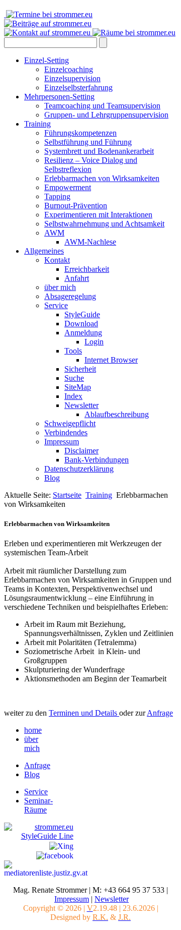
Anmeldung (83, 332)
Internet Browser (111, 360)
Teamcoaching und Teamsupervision (102, 105)
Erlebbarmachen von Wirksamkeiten (101, 178)
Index (73, 396)
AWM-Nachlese (90, 242)
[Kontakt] (48, 32)
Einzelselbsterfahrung (78, 87)
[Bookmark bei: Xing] (61, 845)
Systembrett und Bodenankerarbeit (99, 151)
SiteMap (77, 387)
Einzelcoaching (68, 69)
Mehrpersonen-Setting (59, 96)
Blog (52, 478)
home (33, 730)
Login (94, 341)
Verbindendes (65, 432)
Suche (74, 378)
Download (81, 323)
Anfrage (160, 713)
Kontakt (57, 260)
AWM (54, 232)
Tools (73, 350)
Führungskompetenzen (80, 133)
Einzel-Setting (46, 60)
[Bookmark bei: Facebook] (54, 855)
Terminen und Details (84, 713)
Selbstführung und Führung (88, 142)
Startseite (67, 495)
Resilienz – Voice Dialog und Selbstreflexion (90, 164)
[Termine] (49, 14)
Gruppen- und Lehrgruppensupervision (106, 114)
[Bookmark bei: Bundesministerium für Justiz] (45, 868)
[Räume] (134, 32)
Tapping (57, 196)
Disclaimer (81, 450)
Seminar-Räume (38, 805)
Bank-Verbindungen (96, 459)
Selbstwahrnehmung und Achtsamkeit (104, 223)
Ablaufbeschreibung (116, 414)
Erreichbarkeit (86, 269)
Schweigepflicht (70, 423)
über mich (60, 287)
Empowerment (67, 187)
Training (37, 124)
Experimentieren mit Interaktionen (98, 214)
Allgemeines (44, 251)
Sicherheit (80, 369)
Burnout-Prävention (75, 205)
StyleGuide (82, 314)
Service (56, 305)
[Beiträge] (48, 23)
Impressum (61, 441)
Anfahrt (76, 278)
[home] (5, 14)
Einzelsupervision (72, 78)
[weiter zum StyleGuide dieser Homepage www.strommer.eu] (38, 827)
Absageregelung (70, 296)
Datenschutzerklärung (79, 468)
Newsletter (81, 405)
